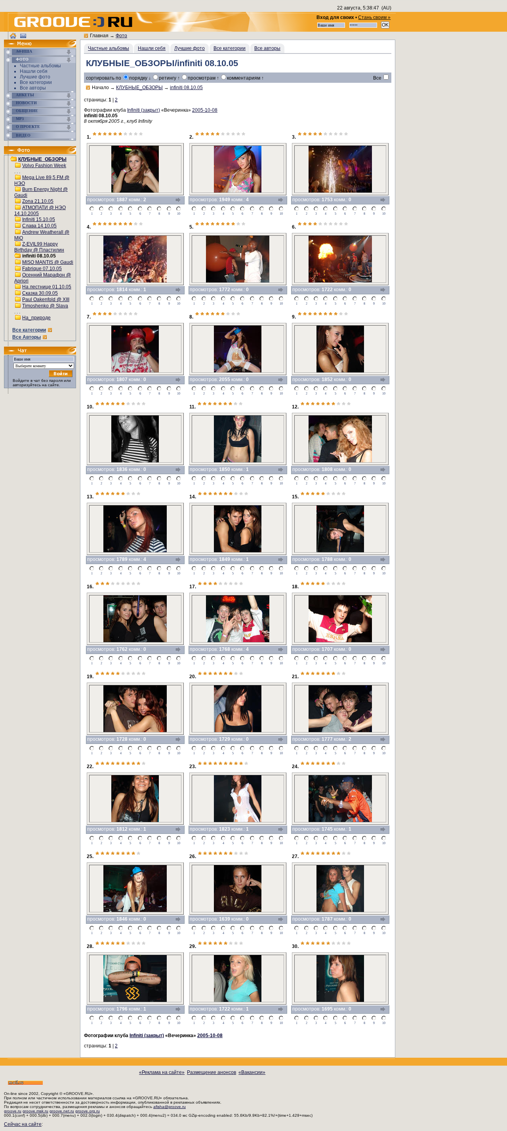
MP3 (20, 118)
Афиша (24, 51)
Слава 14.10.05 (39, 226)
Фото (22, 59)
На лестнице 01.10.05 (46, 287)
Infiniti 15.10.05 (38, 219)
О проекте (28, 126)
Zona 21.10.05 (37, 201)
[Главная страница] (26, 46)
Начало (100, 87)
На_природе (36, 317)
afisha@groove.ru (169, 1106)
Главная (99, 35)
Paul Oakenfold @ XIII (45, 299)
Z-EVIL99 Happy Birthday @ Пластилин (39, 247)
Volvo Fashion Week (44, 165)
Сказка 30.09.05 (40, 293)
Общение (27, 111)
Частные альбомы (40, 66)
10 (178, 214)
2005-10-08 (204, 110)
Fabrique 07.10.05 (42, 268)
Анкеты (25, 95)
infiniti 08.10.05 (186, 87)
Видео (23, 135)
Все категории (36, 82)
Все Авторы (26, 337)
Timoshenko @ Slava (45, 306)
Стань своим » (374, 17)
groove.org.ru (87, 1111)
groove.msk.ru (35, 1111)
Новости (26, 103)
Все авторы (33, 88)
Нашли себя (34, 71)
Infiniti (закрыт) (143, 110)
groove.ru (12, 1111)
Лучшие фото (35, 77)
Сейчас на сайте (23, 1124)
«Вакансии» (251, 1072)
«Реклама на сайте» (162, 1072)
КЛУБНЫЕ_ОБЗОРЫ (42, 159)
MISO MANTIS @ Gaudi (47, 262)
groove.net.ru (62, 1111)
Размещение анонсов (211, 1072)
